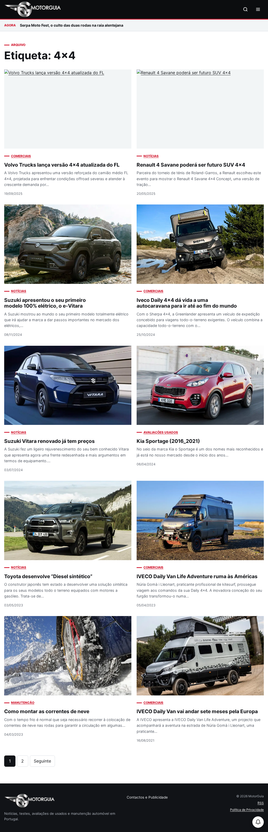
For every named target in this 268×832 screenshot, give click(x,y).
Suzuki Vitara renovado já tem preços (49, 441)
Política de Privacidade (247, 810)
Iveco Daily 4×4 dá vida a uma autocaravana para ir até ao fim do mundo (187, 303)
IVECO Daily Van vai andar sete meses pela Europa (197, 711)
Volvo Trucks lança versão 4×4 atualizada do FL (62, 165)
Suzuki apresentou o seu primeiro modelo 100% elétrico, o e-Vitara (45, 303)
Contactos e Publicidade (147, 797)
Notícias (151, 156)
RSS (261, 803)
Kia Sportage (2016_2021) (168, 441)
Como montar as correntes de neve (46, 711)
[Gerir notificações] (258, 822)
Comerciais (21, 156)
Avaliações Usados (160, 432)
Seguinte (42, 761)
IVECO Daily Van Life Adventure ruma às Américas (197, 576)
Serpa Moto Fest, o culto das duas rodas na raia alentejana (71, 25)
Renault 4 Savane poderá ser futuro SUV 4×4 (191, 165)
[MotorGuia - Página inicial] (32, 9)
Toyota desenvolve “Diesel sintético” (48, 576)
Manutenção (22, 703)
